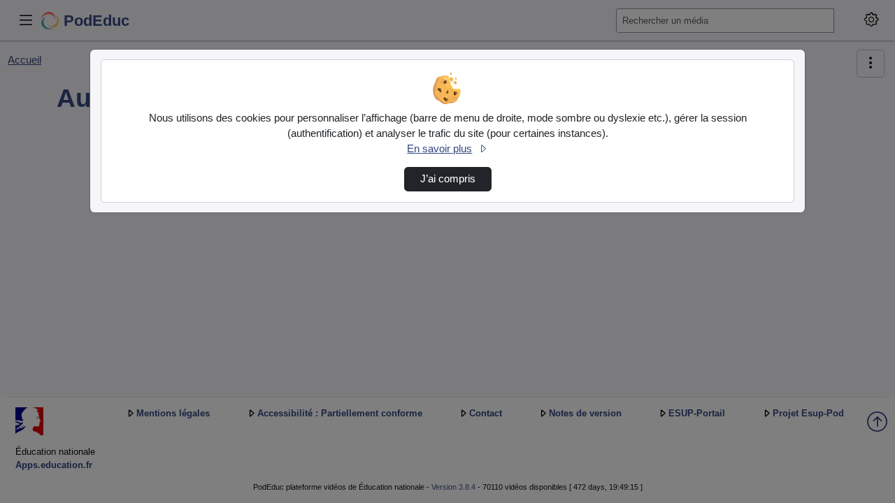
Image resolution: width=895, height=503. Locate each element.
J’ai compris (447, 178)
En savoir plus (439, 148)
